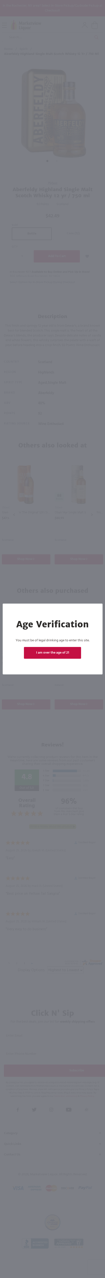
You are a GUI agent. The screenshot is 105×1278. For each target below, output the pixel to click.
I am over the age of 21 (52, 653)
